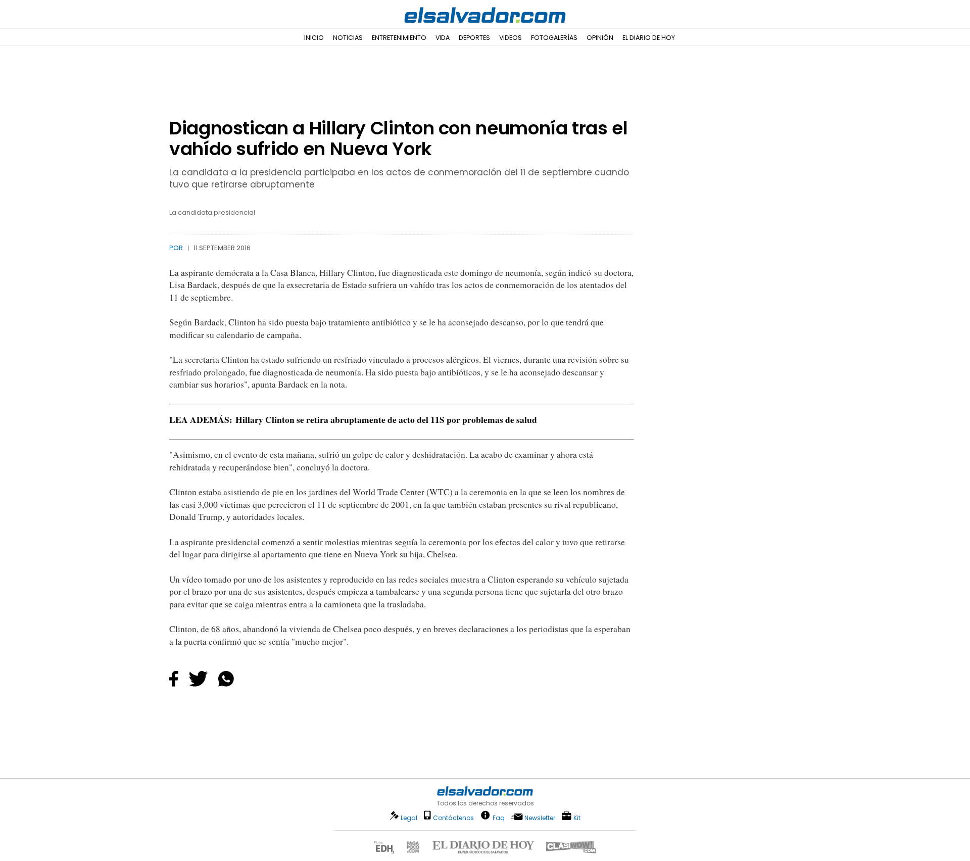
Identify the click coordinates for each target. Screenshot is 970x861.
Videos (510, 37)
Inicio (314, 37)
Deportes (474, 37)
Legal (409, 818)
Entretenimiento (399, 37)
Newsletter (539, 818)
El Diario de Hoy (648, 37)
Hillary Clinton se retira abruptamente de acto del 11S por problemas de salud (386, 419)
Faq (499, 817)
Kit (576, 817)
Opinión (600, 37)
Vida (442, 37)
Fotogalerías (554, 37)
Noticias (348, 37)
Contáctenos (453, 818)
